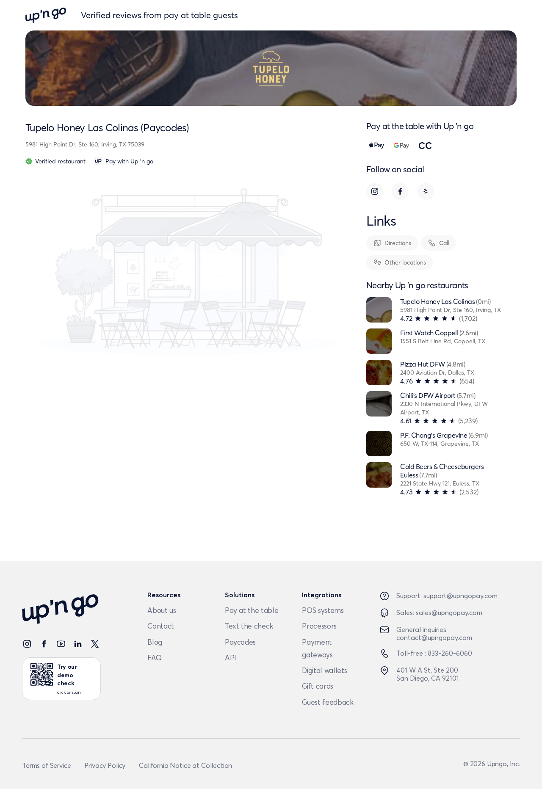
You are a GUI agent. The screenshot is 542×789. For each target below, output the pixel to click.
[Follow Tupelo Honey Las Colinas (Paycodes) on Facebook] (400, 191)
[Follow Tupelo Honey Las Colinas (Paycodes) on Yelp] (425, 191)
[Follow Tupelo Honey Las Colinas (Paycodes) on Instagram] (374, 191)
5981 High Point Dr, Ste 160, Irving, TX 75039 (84, 144)
